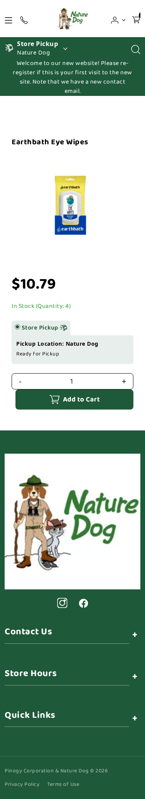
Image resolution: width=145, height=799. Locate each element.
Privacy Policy (22, 784)
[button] (118, 18)
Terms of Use (63, 784)
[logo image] (72, 18)
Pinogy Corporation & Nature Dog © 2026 (56, 771)
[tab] (17, 327)
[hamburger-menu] (8, 18)
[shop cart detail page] (136, 18)
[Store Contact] (24, 18)
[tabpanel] (72, 349)
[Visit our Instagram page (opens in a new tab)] (62, 603)
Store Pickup (41, 328)
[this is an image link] (72, 521)
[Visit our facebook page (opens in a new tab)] (83, 603)
